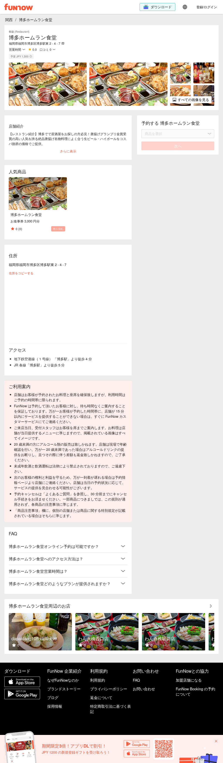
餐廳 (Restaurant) (19, 31)
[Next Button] (210, 606)
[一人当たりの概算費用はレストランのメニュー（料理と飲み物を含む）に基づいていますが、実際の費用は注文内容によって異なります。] (30, 56)
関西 (9, 19)
